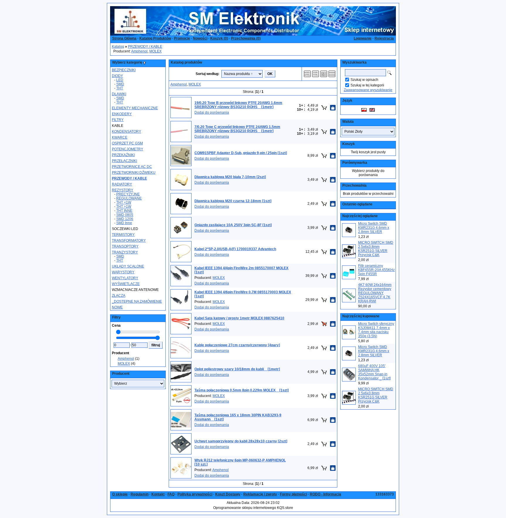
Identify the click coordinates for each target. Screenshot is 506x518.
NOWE (117, 307)
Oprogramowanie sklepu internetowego (244, 508)
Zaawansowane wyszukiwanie (368, 90)
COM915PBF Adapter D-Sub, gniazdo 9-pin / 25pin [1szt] (240, 153)
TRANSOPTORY (125, 246)
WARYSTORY (123, 272)
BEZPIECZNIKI (124, 70)
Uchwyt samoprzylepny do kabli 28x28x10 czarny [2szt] (240, 441)
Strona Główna (124, 38)
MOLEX (155, 51)
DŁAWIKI (119, 94)
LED (119, 80)
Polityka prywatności (194, 494)
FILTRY (118, 120)
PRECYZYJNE (128, 194)
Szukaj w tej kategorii (367, 85)
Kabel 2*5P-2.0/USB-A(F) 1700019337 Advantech (235, 249)
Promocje (182, 38)
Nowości (200, 38)
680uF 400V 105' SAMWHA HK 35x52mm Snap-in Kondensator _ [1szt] (374, 372)
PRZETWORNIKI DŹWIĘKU (133, 173)
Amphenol (139, 51)
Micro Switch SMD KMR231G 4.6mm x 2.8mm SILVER (373, 227)
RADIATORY (122, 184)
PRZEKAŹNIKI (123, 155)
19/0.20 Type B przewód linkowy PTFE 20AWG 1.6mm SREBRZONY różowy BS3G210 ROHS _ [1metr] (238, 105)
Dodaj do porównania (211, 112)
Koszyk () (219, 38)
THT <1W (123, 202)
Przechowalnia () (246, 38)
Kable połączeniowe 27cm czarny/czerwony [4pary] (237, 345)
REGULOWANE (129, 198)
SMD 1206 (124, 219)
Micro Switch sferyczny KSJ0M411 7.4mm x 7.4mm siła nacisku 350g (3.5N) (376, 330)
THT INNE (124, 211)
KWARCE (119, 137)
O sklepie (120, 494)
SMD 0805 (124, 215)
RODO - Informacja (325, 494)
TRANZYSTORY (125, 252)
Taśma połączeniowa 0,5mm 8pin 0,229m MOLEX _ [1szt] (241, 390)
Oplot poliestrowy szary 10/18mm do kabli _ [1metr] (237, 369)
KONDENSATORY (126, 132)
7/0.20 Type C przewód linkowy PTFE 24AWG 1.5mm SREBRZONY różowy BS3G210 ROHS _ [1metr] (237, 129)
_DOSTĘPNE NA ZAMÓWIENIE (137, 301)
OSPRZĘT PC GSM (127, 143)
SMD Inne (124, 223)
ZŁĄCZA (118, 296)
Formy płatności (293, 494)
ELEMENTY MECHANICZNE (135, 108)
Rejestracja (384, 38)
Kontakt (158, 494)
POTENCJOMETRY (127, 149)
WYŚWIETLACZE (126, 284)
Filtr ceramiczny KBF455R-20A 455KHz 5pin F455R (376, 270)
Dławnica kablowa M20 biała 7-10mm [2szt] (230, 177)
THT (119, 88)
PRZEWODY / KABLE (145, 47)
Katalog (118, 47)
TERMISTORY (123, 235)
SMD (120, 84)
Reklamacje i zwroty (260, 494)
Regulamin (139, 494)
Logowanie (363, 38)
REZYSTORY (122, 190)
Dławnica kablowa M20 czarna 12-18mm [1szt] (232, 201)
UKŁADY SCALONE (128, 266)
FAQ (171, 494)
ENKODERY (122, 114)
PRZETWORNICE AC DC (132, 167)
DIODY (117, 76)
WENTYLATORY (125, 278)
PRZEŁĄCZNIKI (124, 161)
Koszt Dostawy (227, 494)
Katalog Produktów (155, 38)
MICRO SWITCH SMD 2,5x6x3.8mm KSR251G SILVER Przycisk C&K (375, 249)
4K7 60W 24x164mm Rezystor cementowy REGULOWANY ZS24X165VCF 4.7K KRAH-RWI (375, 293)
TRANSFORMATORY (129, 240)
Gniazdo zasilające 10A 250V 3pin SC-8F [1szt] (233, 225)
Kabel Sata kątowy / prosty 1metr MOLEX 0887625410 (239, 318)
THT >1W (123, 207)
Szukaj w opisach (364, 80)
